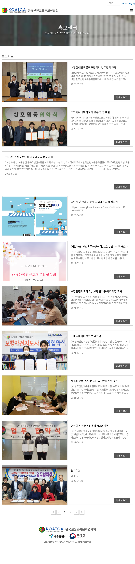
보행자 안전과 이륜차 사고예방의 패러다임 (94, 202)
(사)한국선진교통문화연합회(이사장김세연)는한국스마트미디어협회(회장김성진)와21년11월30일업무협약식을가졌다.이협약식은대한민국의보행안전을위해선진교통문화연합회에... (100, 344)
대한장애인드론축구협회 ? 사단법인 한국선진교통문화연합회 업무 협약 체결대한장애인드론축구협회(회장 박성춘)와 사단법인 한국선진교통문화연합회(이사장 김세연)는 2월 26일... (100, 76)
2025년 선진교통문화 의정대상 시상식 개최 (29, 157)
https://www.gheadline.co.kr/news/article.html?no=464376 (98, 209)
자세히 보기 (121, 97)
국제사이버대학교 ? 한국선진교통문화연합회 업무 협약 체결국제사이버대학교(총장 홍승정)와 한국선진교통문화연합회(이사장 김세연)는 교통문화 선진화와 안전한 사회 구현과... (100, 121)
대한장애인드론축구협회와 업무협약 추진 (94, 67)
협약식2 (75, 470)
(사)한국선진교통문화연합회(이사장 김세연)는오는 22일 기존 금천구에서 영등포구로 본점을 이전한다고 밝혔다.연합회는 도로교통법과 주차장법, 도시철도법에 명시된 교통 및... (99, 255)
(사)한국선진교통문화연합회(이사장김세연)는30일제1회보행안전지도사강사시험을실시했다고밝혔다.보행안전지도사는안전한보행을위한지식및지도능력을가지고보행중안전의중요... (100, 389)
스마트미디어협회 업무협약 (86, 336)
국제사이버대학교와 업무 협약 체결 (90, 112)
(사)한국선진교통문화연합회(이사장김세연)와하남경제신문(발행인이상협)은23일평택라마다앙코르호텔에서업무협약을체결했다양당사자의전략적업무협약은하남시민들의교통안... (100, 434)
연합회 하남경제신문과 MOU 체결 (89, 426)
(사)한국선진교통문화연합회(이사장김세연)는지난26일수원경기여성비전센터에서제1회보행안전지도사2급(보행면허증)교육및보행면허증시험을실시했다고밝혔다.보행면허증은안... (100, 300)
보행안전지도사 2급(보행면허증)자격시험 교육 (96, 291)
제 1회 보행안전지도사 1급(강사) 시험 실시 (94, 381)
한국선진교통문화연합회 (43, 10)
